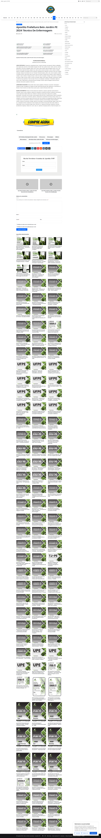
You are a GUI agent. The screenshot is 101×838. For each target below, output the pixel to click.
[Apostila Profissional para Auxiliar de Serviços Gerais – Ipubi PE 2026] (23, 737)
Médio (57, 137)
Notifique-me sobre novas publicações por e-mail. (26, 226)
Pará (66, 50)
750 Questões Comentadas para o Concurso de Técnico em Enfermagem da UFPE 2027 (23, 275)
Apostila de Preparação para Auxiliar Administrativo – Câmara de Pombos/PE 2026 (38, 577)
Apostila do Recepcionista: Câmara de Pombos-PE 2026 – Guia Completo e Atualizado (22, 577)
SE (78, 17)
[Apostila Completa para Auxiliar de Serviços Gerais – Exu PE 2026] (39, 449)
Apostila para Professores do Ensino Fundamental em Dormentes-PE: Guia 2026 (38, 524)
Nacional (5, 17)
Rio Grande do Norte (69, 61)
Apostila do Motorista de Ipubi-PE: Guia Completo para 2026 (55, 749)
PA (46, 17)
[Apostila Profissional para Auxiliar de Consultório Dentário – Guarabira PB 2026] (39, 297)
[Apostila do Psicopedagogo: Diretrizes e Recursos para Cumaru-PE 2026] (23, 809)
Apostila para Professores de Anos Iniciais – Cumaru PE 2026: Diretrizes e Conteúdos (54, 788)
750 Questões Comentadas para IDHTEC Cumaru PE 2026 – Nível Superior (54, 699)
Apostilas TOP (19, 33)
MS (40, 17)
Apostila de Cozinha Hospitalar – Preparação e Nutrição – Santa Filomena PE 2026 (23, 630)
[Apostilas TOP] (50, 9)
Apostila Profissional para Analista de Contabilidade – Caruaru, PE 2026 (54, 357)
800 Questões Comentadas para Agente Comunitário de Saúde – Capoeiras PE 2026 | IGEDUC (22, 789)
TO (81, 17)
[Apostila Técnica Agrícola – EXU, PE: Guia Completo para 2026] (55, 449)
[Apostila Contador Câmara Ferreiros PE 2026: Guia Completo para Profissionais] (55, 585)
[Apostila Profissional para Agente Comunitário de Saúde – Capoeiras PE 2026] (39, 782)
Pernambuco (32, 21)
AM (17, 17)
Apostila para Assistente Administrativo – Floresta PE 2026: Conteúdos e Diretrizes (54, 261)
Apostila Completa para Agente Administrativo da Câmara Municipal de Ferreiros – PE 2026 (39, 591)
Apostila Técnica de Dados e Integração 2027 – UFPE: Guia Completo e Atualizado (22, 386)
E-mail (17, 219)
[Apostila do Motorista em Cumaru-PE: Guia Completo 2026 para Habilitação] (23, 796)
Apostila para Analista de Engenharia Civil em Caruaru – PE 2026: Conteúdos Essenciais (39, 344)
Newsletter (62, 835)
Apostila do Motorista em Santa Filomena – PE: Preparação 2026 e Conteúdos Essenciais (23, 617)
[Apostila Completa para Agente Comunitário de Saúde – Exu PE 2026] (55, 476)
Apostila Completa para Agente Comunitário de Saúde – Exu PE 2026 (55, 482)
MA (34, 17)
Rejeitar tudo (85, 833)
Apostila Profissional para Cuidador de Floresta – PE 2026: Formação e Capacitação (39, 261)
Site (41, 219)
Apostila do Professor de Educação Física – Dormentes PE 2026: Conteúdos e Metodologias (39, 510)
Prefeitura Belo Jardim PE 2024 (36, 139)
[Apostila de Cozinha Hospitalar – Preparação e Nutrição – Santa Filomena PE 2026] (23, 624)
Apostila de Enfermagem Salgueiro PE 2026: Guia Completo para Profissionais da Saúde (39, 564)
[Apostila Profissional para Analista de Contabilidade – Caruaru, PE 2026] (55, 351)
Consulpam (50, 137)
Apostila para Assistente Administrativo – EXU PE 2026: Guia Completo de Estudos (54, 468)
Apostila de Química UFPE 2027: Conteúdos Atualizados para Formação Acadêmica (54, 412)
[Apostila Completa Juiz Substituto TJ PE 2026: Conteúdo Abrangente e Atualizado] (55, 557)
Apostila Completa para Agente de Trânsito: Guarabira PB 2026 (23, 316)
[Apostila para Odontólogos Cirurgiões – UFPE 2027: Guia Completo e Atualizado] (55, 393)
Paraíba (66, 52)
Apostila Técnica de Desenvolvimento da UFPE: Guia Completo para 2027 (39, 386)
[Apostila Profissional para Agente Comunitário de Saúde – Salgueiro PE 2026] (23, 503)
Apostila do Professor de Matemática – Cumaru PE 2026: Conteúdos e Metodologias (54, 802)
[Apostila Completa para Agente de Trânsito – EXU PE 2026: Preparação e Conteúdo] (39, 462)
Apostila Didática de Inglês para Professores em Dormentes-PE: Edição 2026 (23, 537)
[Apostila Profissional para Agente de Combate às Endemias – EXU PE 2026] (23, 462)
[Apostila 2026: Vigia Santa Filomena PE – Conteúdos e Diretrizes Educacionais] (55, 611)
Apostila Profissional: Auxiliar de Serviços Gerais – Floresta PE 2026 (55, 247)
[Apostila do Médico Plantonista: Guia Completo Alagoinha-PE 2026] (55, 489)
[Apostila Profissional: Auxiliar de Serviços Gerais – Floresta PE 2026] (55, 241)
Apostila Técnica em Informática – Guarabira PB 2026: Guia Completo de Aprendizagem (38, 275)
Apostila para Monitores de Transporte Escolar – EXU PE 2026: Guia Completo (38, 441)
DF (25, 17)
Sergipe (66, 72)
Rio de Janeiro (68, 59)
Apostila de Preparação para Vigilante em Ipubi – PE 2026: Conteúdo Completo (22, 724)
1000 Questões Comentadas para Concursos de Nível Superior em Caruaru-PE (54, 331)
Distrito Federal (68, 36)
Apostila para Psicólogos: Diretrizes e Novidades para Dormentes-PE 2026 (54, 509)
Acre (66, 25)
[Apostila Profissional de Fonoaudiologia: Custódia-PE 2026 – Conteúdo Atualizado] (23, 435)
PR (51, 17)
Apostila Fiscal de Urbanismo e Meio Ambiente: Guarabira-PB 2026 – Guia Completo (54, 289)
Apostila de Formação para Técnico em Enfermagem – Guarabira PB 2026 (54, 275)
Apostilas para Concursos (24, 21)
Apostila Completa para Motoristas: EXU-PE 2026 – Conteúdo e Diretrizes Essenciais (53, 442)
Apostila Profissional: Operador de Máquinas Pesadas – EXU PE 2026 (23, 455)
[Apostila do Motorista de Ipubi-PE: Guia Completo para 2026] (55, 737)
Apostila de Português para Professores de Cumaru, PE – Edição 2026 (54, 815)
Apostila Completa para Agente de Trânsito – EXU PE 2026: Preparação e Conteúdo (39, 468)
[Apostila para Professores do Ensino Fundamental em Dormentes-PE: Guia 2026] (39, 518)
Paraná (66, 54)
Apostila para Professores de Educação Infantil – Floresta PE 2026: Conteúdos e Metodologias (23, 248)
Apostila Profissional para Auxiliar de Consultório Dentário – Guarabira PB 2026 (39, 303)
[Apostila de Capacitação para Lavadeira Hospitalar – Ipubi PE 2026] (55, 712)
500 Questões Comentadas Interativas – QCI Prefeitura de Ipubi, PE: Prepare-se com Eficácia (54, 673)
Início (18, 21)
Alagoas (66, 27)
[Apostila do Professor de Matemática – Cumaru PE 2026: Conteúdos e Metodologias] (55, 796)
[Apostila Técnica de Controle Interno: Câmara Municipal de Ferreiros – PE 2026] (55, 572)
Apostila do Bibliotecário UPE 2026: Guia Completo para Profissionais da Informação (38, 672)
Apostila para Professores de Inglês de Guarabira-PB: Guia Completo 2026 (22, 331)
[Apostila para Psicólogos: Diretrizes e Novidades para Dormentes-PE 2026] (55, 503)
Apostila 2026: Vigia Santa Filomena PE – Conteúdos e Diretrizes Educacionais (53, 617)
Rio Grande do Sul (68, 63)
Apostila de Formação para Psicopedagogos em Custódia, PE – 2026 (23, 427)
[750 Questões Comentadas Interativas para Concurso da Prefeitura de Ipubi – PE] (23, 681)
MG (43, 17)
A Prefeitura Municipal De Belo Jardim (28, 137)
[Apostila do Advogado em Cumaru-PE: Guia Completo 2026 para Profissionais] (23, 823)
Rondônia (67, 65)
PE (54, 17)
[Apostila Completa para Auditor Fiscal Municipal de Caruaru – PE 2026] (39, 351)
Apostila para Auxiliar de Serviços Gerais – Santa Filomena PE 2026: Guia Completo (37, 631)
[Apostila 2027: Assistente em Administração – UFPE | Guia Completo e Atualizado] (39, 393)
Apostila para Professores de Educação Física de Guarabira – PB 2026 (55, 316)
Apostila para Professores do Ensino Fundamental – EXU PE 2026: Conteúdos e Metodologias (22, 495)
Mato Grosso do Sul (69, 45)
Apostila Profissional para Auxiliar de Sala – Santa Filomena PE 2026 (22, 645)
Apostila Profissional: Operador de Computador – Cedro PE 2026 (23, 658)
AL (11, 17)
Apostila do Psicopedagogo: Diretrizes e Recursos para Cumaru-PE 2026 (22, 815)
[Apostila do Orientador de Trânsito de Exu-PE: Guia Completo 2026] (39, 476)
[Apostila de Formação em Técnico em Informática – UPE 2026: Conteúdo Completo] (39, 652)
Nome (17, 214)
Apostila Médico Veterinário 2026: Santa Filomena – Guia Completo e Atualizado (54, 645)
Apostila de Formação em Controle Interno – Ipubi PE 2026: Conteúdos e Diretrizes (55, 775)
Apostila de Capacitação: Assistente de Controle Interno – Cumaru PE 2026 (39, 815)
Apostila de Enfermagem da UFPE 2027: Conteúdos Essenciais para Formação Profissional (22, 372)
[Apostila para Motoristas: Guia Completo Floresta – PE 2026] (23, 255)
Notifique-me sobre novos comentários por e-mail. (26, 224)
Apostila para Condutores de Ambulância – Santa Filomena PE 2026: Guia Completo (55, 604)
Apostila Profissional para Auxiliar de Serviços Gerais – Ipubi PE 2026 (22, 749)
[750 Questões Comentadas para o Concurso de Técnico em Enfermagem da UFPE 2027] (23, 269)
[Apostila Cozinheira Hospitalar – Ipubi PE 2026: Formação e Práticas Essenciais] (23, 763)
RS (64, 17)
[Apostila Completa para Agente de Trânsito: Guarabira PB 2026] (23, 310)
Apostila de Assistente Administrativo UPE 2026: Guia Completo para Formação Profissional (22, 673)
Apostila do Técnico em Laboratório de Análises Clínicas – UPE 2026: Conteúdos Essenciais (55, 659)
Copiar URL (46, 143)
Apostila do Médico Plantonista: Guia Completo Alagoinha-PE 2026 (55, 495)
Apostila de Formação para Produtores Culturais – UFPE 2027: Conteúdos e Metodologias (22, 413)
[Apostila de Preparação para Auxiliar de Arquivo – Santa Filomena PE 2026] (55, 624)
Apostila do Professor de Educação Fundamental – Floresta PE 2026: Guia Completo (37, 248)
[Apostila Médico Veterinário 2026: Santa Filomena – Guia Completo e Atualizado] (55, 639)
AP (14, 17)
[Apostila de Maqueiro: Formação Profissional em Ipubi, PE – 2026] (39, 712)
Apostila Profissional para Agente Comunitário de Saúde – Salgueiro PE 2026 (23, 509)
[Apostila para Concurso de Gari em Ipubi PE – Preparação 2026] (39, 737)
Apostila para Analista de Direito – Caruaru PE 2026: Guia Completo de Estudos (23, 344)
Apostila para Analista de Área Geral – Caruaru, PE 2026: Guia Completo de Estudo (54, 344)
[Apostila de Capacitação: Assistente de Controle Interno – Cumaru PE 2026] (39, 809)
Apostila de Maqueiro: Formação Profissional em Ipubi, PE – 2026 (39, 724)
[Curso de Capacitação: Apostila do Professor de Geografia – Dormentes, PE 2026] (55, 531)
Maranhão (67, 41)
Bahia (66, 32)
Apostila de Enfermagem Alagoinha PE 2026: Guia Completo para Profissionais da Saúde (39, 495)
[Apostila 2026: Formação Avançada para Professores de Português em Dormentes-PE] (55, 518)
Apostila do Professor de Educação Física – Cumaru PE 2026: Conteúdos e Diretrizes (54, 829)
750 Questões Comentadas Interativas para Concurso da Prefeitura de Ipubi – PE (22, 687)
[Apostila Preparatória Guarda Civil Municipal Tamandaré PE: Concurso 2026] (39, 325)
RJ (59, 17)
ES (28, 17)
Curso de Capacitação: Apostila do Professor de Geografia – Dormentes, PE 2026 (55, 537)
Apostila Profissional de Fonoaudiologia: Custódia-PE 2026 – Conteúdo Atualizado (22, 441)
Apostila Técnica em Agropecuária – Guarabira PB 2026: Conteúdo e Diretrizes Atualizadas (38, 289)
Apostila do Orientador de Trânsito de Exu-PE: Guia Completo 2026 (37, 482)
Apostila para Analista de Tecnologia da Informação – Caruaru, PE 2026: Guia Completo (22, 358)
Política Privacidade (68, 835)
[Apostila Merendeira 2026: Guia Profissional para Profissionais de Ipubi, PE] (39, 763)
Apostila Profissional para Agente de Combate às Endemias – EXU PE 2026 (22, 468)
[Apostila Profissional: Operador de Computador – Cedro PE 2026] (23, 652)
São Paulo (67, 70)
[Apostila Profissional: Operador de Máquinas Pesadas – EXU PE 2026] (23, 449)
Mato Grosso (67, 43)
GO (31, 17)
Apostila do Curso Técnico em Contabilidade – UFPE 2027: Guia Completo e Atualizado (23, 399)
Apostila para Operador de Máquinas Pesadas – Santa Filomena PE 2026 (22, 604)
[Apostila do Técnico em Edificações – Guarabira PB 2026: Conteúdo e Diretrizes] (23, 283)
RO (67, 17)
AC (9, 17)
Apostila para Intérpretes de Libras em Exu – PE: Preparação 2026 (23, 482)
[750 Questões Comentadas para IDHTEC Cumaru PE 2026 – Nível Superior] (55, 687)
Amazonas (67, 30)
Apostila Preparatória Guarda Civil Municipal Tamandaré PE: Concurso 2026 (38, 331)
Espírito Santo (67, 37)
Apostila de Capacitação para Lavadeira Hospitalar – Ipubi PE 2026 (54, 724)
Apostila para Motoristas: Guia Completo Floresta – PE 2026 (23, 261)
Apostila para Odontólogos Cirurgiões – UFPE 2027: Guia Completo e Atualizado (54, 399)
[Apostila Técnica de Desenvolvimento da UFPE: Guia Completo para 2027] (39, 380)
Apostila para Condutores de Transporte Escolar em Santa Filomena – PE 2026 (38, 604)
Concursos (42, 137)
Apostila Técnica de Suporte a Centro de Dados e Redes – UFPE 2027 (55, 386)
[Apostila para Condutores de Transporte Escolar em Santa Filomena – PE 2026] (39, 598)
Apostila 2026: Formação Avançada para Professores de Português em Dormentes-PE (54, 524)
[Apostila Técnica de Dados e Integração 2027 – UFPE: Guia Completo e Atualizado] (23, 380)
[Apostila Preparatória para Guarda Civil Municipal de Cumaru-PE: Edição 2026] (39, 796)
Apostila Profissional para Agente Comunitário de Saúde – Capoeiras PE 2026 (39, 788)
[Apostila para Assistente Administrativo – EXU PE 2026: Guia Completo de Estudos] (55, 462)
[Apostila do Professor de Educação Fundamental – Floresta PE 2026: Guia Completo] (39, 241)
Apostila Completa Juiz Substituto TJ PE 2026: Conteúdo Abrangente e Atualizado (53, 564)
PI (56, 17)
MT (37, 17)
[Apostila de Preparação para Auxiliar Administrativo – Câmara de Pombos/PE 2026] (39, 572)
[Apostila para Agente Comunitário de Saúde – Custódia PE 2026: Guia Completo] (55, 421)
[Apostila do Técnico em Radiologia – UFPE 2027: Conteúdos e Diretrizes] (39, 366)
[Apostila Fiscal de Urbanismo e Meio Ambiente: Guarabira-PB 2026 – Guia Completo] (55, 283)
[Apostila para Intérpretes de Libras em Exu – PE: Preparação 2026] (23, 476)
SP (75, 17)
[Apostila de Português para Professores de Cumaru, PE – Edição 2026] (55, 809)
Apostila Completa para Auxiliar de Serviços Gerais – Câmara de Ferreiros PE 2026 (23, 591)
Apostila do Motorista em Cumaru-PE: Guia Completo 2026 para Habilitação (22, 802)
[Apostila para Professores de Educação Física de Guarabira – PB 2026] (55, 310)
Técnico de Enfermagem (52, 139)
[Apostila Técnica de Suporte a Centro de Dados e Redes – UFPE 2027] (55, 380)
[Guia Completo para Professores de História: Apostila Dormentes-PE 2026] (23, 544)
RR (70, 17)
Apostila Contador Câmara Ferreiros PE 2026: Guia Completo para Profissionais (54, 591)
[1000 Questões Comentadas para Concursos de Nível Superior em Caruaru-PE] (55, 325)
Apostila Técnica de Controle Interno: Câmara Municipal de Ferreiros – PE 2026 (54, 577)
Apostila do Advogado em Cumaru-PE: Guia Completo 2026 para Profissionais (22, 829)
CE (23, 17)
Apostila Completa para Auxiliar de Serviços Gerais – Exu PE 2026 (39, 455)
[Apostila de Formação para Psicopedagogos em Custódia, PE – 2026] (23, 421)
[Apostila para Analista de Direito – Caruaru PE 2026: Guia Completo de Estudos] (23, 338)
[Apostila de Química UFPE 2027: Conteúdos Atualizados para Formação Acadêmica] (55, 406)
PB (48, 17)
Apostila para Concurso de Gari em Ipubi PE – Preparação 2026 (39, 749)
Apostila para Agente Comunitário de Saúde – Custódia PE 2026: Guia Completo (53, 427)
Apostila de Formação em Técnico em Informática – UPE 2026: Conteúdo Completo (38, 658)
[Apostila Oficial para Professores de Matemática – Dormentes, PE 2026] (39, 531)
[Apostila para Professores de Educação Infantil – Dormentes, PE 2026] (23, 518)
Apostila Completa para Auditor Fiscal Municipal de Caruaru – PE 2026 (39, 357)
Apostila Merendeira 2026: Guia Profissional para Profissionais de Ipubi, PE (39, 775)
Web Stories (49, 835)
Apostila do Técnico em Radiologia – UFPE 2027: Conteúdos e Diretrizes (37, 371)
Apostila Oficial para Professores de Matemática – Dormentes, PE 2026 (38, 537)
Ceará (66, 34)
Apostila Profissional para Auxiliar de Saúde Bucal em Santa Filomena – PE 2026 (38, 645)
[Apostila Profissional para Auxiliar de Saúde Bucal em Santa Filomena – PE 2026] (39, 639)
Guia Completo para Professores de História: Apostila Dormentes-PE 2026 (22, 550)
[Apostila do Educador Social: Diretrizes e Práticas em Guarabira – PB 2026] (55, 297)
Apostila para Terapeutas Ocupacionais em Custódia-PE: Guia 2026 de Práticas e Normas (39, 427)
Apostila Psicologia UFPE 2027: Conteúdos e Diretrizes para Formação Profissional (38, 412)
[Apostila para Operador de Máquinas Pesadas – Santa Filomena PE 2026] (23, 598)
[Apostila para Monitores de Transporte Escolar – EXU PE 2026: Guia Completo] (39, 435)
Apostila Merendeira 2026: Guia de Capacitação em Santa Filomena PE (39, 617)
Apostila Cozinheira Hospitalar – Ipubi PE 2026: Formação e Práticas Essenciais (23, 775)
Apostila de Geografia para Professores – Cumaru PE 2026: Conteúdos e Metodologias (38, 829)
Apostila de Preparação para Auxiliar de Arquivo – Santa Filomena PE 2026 (54, 630)
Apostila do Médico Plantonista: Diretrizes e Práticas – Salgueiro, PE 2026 (55, 550)
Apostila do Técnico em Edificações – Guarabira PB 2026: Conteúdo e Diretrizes (22, 289)
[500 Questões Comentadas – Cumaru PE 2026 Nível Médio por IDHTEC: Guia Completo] (39, 687)
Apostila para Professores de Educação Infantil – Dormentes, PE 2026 (23, 524)
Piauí (66, 57)
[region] (86, 829)
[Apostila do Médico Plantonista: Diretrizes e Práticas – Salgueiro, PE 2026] (55, 544)
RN (61, 17)
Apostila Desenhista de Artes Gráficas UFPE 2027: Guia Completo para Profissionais (54, 371)
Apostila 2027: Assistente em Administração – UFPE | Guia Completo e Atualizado (38, 399)
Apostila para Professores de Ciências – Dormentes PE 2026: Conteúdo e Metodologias (38, 550)
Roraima (66, 66)
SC (72, 17)
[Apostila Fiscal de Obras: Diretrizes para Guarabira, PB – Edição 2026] (23, 297)
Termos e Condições (77, 835)
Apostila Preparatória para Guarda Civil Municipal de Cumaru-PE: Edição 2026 (38, 802)
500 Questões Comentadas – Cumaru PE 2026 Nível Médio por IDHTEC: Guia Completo (39, 699)
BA (20, 17)
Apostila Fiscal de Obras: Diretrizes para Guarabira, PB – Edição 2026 (23, 303)
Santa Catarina (68, 68)
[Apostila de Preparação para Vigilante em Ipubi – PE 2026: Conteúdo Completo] (23, 712)
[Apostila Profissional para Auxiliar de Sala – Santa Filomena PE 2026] (23, 639)
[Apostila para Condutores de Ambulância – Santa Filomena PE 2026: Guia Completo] (55, 598)
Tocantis (66, 74)
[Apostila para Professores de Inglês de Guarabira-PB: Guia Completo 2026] (23, 325)
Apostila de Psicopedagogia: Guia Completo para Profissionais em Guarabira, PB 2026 (38, 317)
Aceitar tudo (93, 833)
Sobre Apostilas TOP (56, 835)
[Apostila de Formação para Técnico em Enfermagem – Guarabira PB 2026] (55, 269)
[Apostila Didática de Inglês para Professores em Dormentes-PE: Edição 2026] (23, 531)
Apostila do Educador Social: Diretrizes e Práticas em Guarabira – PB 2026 (54, 303)
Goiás (66, 39)
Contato (82, 835)
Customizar (78, 833)
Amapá (66, 28)
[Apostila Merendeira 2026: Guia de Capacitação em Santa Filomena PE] (39, 611)
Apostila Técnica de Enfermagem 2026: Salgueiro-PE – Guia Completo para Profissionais (23, 564)
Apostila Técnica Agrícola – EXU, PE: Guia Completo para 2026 (55, 455)
